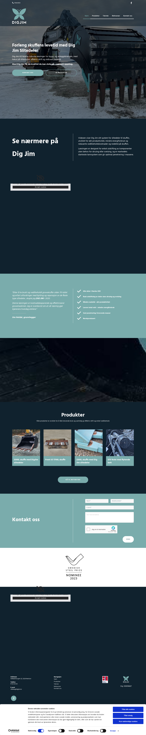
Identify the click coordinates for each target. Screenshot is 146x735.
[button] (28, 73)
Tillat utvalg (128, 715)
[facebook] (131, 3)
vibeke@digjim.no (16, 689)
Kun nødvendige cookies (128, 721)
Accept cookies (40, 187)
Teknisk (105, 16)
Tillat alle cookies (128, 709)
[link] (41, 178)
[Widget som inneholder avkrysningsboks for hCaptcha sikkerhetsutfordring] (101, 529)
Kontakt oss (127, 16)
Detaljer (113, 731)
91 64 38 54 (14, 684)
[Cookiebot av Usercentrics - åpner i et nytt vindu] (13, 730)
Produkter (95, 16)
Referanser (116, 16)
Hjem (87, 16)
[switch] (62, 730)
